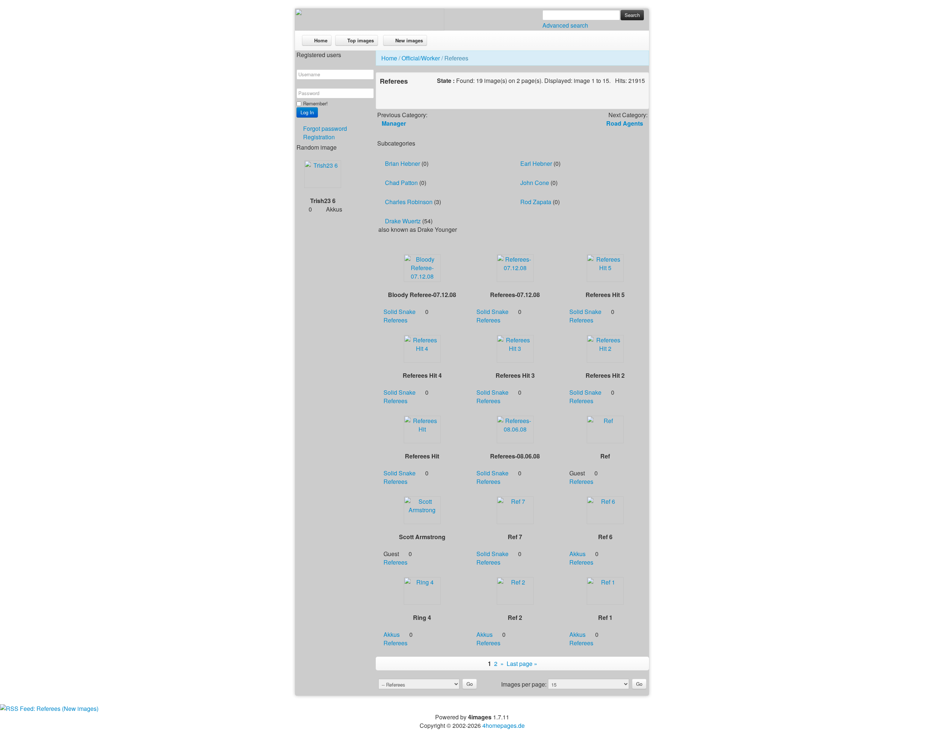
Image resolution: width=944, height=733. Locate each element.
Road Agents (624, 123)
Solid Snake (400, 311)
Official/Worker (421, 58)
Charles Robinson (409, 202)
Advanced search (565, 25)
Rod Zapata (535, 202)
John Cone (534, 182)
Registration (319, 137)
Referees (395, 320)
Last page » (522, 663)
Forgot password (325, 128)
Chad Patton (401, 182)
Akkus (577, 553)
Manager (394, 123)
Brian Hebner (402, 163)
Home (389, 58)
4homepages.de (503, 725)
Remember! (315, 103)
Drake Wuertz (403, 221)
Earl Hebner (536, 163)
